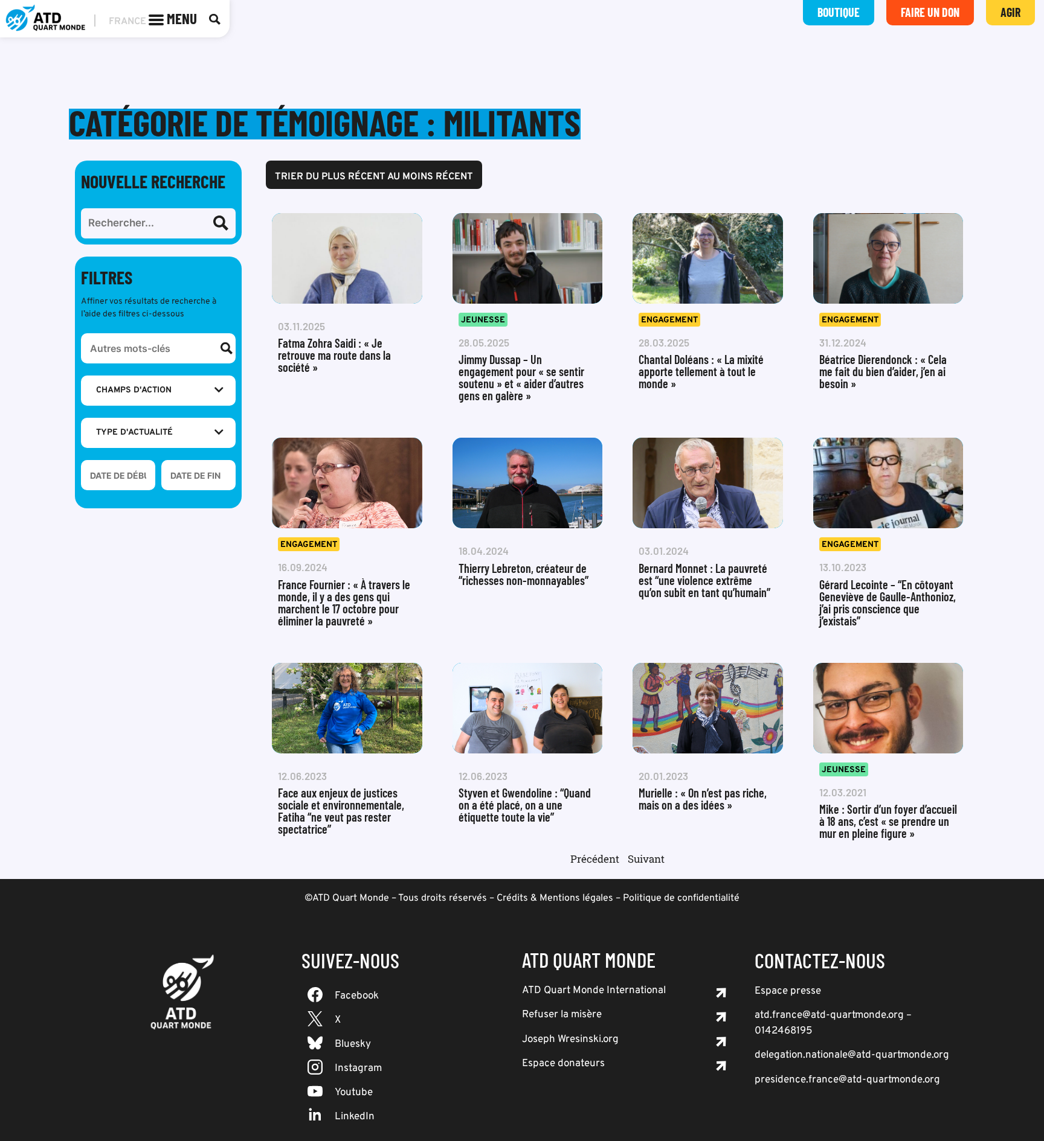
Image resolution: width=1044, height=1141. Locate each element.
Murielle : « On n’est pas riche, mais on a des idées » (703, 798)
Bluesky (353, 1044)
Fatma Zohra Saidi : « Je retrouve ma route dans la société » (334, 355)
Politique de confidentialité (681, 898)
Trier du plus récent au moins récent (374, 177)
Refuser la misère (562, 1014)
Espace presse (788, 991)
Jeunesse (483, 320)
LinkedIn (355, 1116)
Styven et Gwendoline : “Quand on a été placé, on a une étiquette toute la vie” (525, 804)
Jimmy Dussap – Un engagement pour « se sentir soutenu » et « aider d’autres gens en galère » (521, 377)
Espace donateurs (563, 1063)
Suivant (646, 859)
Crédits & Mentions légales (555, 898)
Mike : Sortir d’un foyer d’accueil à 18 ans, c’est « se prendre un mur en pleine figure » (888, 821)
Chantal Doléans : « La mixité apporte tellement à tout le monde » (701, 371)
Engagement (669, 320)
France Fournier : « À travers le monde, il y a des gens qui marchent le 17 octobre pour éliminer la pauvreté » (344, 602)
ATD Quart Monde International (594, 990)
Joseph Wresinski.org (570, 1039)
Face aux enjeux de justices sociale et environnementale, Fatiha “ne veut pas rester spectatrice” (341, 810)
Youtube (354, 1092)
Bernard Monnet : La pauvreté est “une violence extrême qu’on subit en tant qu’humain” (704, 580)
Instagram (358, 1068)
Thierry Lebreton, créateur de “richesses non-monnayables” (523, 574)
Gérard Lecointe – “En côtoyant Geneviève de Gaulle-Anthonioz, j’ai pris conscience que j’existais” (887, 602)
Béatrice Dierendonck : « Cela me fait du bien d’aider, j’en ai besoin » (883, 371)
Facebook (357, 996)
